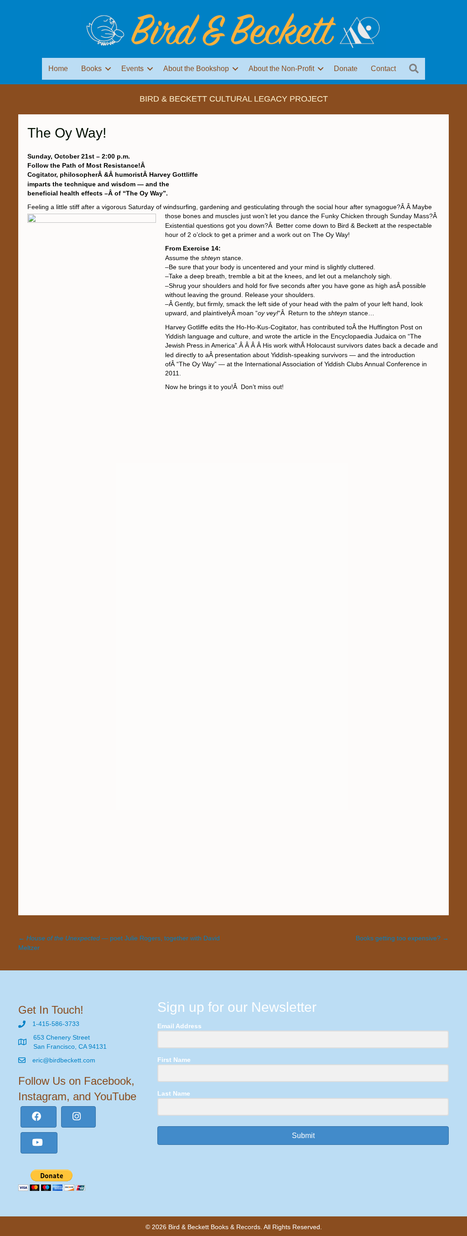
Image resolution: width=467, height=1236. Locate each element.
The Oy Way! (66, 132)
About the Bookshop (196, 68)
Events (132, 68)
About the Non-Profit (281, 68)
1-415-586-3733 (55, 1023)
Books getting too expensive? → (402, 938)
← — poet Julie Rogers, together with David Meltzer (119, 942)
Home (58, 68)
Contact (383, 68)
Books (91, 68)
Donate (346, 68)
